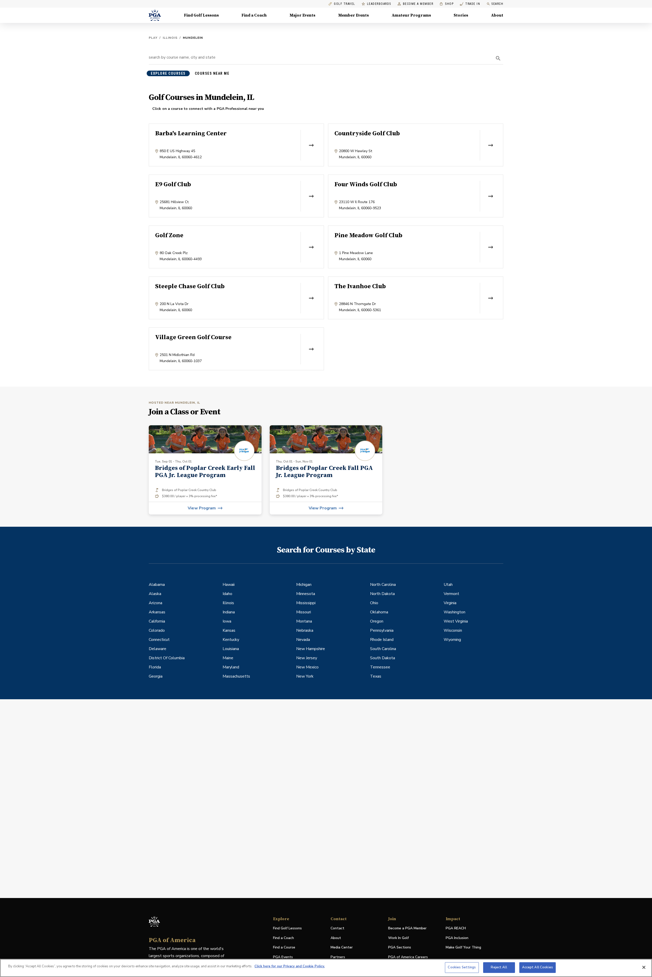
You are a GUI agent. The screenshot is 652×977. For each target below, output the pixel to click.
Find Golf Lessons (201, 15)
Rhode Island (381, 639)
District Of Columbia (167, 658)
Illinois (170, 38)
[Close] (643, 967)
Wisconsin (453, 630)
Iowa (227, 621)
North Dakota (382, 594)
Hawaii (229, 584)
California (157, 621)
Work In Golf (398, 937)
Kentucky (231, 639)
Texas (375, 676)
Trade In (470, 4)
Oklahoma (379, 612)
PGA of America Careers (408, 957)
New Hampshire (310, 649)
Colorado (157, 630)
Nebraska (304, 630)
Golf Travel (344, 4)
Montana (304, 621)
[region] (326, 968)
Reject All (499, 967)
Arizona (155, 603)
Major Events (302, 15)
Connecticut (159, 639)
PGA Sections (399, 947)
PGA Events (283, 957)
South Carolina (383, 649)
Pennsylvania (381, 630)
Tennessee (380, 667)
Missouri (303, 612)
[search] (498, 58)
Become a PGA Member (407, 928)
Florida (155, 667)
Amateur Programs (411, 15)
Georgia (155, 676)
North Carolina (383, 584)
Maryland (231, 667)
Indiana (229, 612)
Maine (228, 658)
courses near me (212, 73)
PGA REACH (456, 928)
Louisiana (231, 649)
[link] (205, 469)
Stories (461, 15)
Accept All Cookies (537, 967)
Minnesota (305, 594)
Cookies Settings (462, 967)
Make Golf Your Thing (463, 947)
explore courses (168, 73)
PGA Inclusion (457, 937)
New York (305, 676)
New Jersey (306, 658)
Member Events (353, 15)
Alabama (157, 584)
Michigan (303, 584)
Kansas (229, 630)
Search (497, 4)
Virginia (450, 603)
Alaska (155, 594)
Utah (448, 584)
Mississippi (306, 603)
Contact (337, 928)
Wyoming (452, 639)
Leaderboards (379, 4)
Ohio (374, 603)
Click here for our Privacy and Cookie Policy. (289, 966)
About (497, 15)
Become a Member (418, 4)
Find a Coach (254, 15)
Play (153, 38)
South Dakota (382, 658)
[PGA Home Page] (155, 15)
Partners (338, 957)
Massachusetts (236, 676)
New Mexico (307, 667)
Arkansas (157, 612)
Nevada (303, 639)
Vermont (451, 594)
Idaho (227, 594)
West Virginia (456, 621)
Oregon (376, 621)
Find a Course (284, 947)
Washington (454, 612)
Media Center (342, 947)
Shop (447, 4)
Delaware (157, 649)
